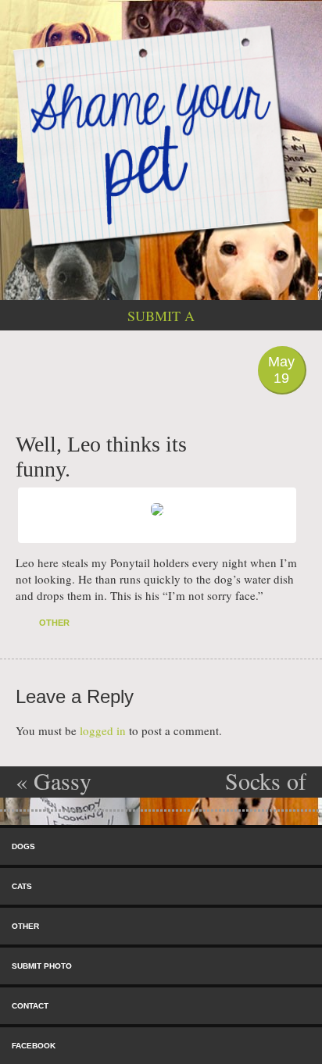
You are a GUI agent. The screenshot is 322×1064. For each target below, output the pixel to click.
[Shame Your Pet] (161, 135)
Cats (22, 886)
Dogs (23, 846)
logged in (103, 730)
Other (54, 622)
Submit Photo (42, 966)
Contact (30, 1006)
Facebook (33, 1045)
